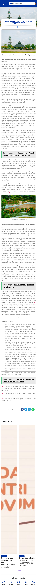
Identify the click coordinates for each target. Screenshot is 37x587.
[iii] (15, 275)
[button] (22, 409)
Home (4, 584)
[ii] (10, 193)
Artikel (4, 556)
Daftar (26, 584)
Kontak (33, 584)
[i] (15, 127)
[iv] (34, 302)
